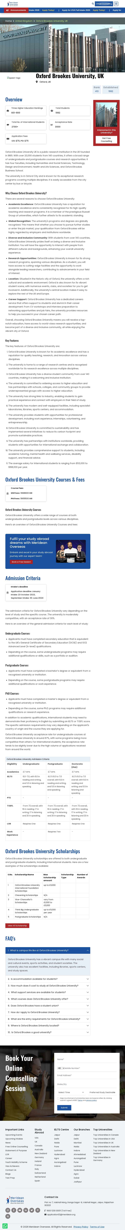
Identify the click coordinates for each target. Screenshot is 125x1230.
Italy (37, 1169)
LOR (7, 1154)
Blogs (7, 1174)
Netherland (40, 1176)
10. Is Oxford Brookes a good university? (29, 1032)
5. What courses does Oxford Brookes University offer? (38, 998)
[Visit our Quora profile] (7, 1216)
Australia (39, 1149)
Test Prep (10, 1177)
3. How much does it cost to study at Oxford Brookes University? (43, 985)
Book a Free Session (21, 561)
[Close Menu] (116, 4)
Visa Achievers (12, 1166)
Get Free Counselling (106, 140)
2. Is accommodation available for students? (32, 978)
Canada (38, 1145)
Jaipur (57, 1134)
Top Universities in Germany (101, 1159)
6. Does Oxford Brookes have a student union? (33, 1005)
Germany (39, 1157)
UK (36, 1141)
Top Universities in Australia (106, 1146)
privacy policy (91, 1100)
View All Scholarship (17, 925)
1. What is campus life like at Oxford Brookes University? (38, 950)
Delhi (56, 1138)
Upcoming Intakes (14, 1138)
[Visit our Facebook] (13, 1210)
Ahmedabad (80, 1154)
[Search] (93, 3)
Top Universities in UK (103, 1142)
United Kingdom (23, 20)
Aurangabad (60, 1162)
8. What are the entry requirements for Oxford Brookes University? (44, 1018)
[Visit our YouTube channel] (19, 1210)
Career (8, 1158)
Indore (57, 1166)
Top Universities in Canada (106, 1134)
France (38, 1165)
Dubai (76, 1177)
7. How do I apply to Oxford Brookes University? (34, 1012)
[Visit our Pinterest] (37, 1210)
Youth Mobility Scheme (16, 1162)
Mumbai (77, 1142)
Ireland (38, 1161)
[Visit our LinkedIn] (25, 1210)
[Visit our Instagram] (7, 1210)
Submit (64, 1107)
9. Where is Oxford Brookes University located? (33, 1025)
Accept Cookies (91, 1226)
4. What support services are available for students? (37, 992)
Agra (56, 1158)
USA (36, 1137)
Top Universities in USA (104, 1138)
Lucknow (58, 1150)
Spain (37, 1180)
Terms (80, 1100)
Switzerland (40, 1173)
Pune (56, 1146)
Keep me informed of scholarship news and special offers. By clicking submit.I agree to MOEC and (86, 1099)
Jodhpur (78, 1181)
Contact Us (10, 1170)
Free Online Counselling (16, 1146)
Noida (57, 1142)
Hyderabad (59, 1154)
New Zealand (41, 1153)
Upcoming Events (13, 1134)
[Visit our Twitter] (31, 1210)
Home (8, 20)
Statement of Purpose (16, 1150)
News (7, 1142)
